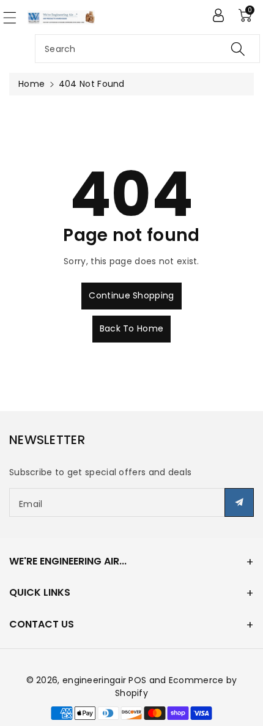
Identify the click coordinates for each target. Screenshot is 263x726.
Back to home (132, 328)
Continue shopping (131, 295)
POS (137, 680)
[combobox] (147, 48)
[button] (15, 17)
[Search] (238, 48)
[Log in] (218, 15)
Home (31, 84)
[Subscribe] (239, 502)
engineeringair (94, 680)
